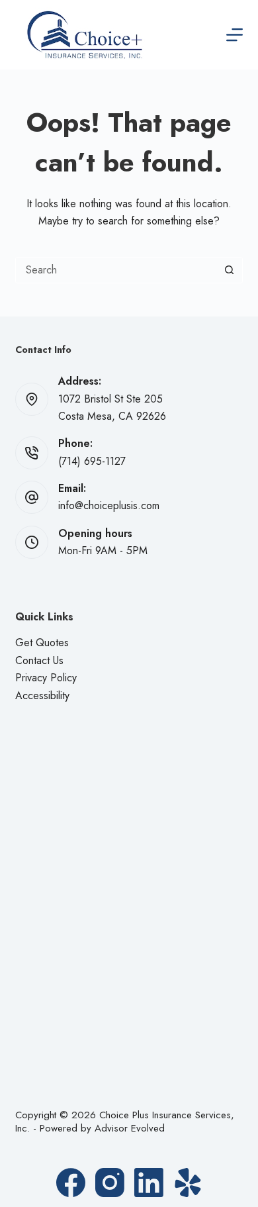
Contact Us (39, 660)
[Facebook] (70, 1182)
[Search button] (229, 270)
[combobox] (116, 270)
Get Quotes (42, 642)
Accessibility (42, 695)
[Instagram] (109, 1182)
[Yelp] (187, 1182)
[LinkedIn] (148, 1182)
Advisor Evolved (130, 1128)
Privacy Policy (46, 677)
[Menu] (234, 34)
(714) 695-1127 (92, 461)
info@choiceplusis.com (108, 505)
